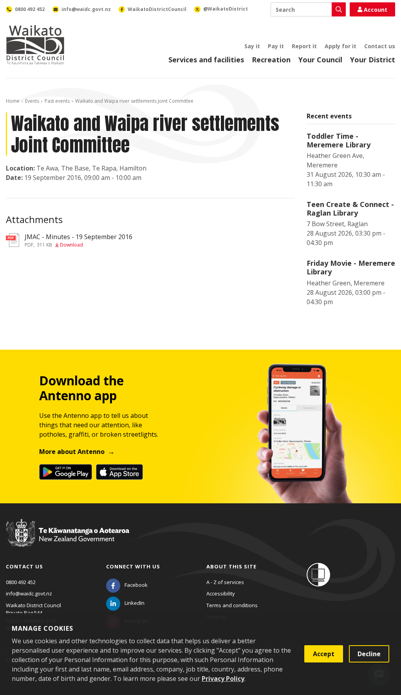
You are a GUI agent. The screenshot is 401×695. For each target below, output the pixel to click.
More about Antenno (72, 451)
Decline (369, 654)
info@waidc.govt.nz (29, 593)
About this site (231, 566)
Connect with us (133, 566)
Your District (372, 59)
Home (13, 101)
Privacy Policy (223, 678)
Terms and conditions (232, 605)
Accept (323, 654)
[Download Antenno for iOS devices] (119, 472)
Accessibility (220, 593)
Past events (57, 101)
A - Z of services (225, 582)
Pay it (276, 46)
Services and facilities (206, 59)
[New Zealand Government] (67, 540)
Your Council (320, 59)
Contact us (379, 46)
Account (375, 9)
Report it (304, 46)
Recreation (271, 59)
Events (32, 101)
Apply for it (340, 46)
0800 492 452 (21, 582)
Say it (252, 46)
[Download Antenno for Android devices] (65, 472)
